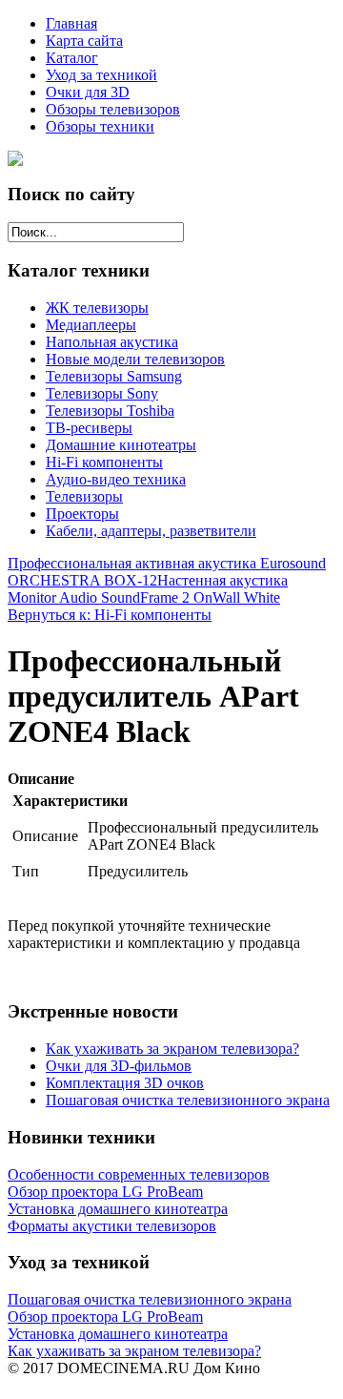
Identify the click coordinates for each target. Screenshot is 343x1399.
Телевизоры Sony (102, 393)
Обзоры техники (100, 126)
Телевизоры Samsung (114, 376)
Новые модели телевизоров (135, 359)
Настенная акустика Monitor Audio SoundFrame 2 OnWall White (148, 589)
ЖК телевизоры (97, 307)
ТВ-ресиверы (89, 428)
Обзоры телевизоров (113, 109)
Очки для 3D (88, 92)
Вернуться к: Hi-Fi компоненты (110, 615)
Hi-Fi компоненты (104, 462)
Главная (71, 23)
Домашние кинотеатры (121, 445)
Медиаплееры (91, 325)
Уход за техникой (101, 75)
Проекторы (82, 513)
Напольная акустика (112, 342)
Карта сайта (84, 40)
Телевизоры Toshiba (110, 410)
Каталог (72, 58)
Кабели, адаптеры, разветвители (151, 531)
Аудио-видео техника (116, 479)
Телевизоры (84, 496)
